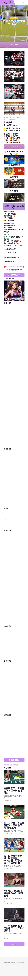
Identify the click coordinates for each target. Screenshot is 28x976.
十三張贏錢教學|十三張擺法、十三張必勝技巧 (14, 928)
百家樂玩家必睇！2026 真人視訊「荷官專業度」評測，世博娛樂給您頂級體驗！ (14, 75)
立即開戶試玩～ (14, 44)
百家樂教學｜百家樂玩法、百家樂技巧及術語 (14, 790)
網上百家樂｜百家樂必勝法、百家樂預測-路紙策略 (14, 825)
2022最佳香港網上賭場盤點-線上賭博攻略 (13, 893)
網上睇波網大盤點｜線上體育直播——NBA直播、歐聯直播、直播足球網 (14, 859)
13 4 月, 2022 (6, 833)
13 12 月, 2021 (6, 800)
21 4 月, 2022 (6, 903)
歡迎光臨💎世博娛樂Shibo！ (14, 23)
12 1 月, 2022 (6, 868)
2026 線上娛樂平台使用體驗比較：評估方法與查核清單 (14, 58)
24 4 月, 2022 (6, 938)
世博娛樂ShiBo (14, 17)
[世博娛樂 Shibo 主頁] (7, 2)
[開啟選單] (22, 2)
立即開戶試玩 (15, 146)
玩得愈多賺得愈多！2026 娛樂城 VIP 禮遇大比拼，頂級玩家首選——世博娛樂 (14, 91)
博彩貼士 (6, 781)
